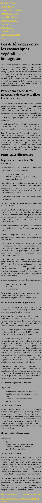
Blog (3, 38)
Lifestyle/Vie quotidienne (12, 10)
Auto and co (6, 24)
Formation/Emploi (9, 20)
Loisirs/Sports (7, 6)
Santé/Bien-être (8, 31)
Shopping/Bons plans (10, 34)
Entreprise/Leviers (9, 13)
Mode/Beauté (7, 27)
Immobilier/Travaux (10, 17)
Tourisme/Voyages (9, 3)
